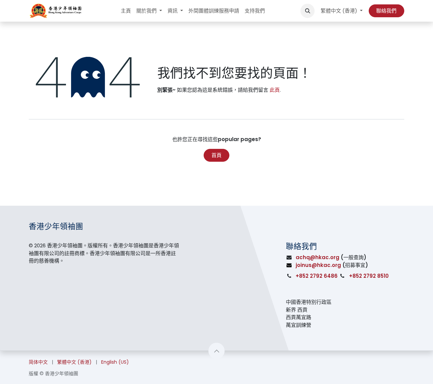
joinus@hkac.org (318, 265)
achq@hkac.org (317, 257)
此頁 (275, 89)
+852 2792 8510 (369, 275)
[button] (307, 11)
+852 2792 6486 (317, 275)
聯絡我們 (386, 10)
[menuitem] (126, 11)
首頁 (216, 155)
